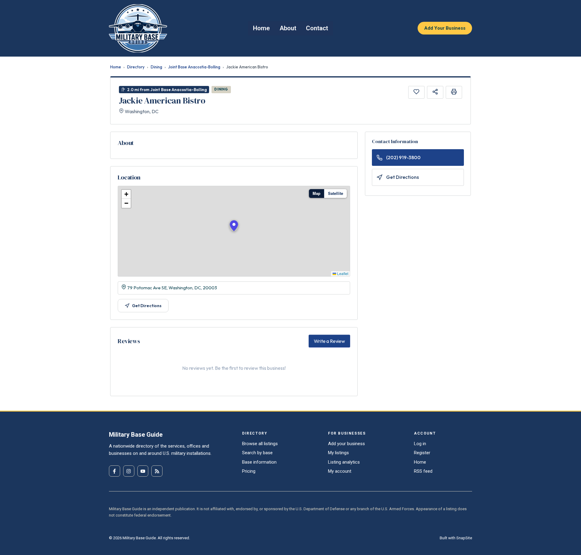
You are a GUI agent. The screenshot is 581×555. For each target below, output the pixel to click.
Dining (156, 66)
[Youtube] (143, 471)
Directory (136, 66)
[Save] (416, 92)
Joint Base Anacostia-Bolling (194, 66)
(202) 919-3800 (403, 157)
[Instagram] (128, 471)
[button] (234, 225)
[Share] (435, 92)
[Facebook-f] (114, 471)
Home (115, 66)
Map (316, 193)
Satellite (335, 193)
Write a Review (329, 341)
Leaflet (342, 273)
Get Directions (147, 305)
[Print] (454, 92)
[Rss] (156, 471)
